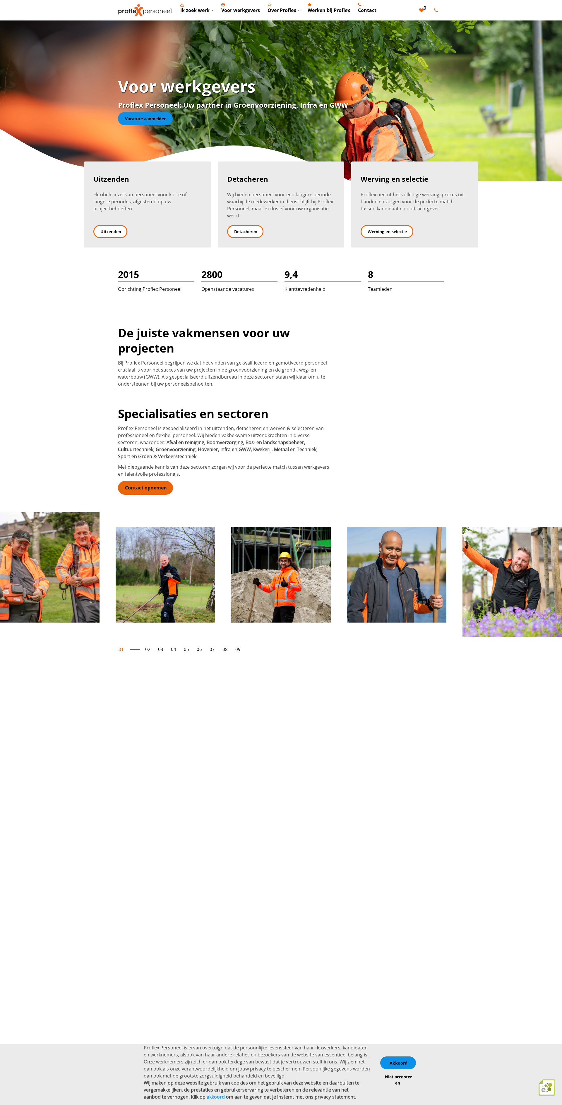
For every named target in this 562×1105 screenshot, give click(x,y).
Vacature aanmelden (146, 118)
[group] (50, 567)
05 (186, 649)
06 (199, 649)
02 (147, 649)
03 (160, 649)
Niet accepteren (398, 1080)
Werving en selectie (387, 231)
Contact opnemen (146, 487)
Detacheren (245, 231)
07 (212, 649)
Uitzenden (110, 231)
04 (173, 649)
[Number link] (437, 10)
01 (121, 649)
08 (225, 649)
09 (238, 649)
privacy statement (335, 1097)
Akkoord (398, 1063)
